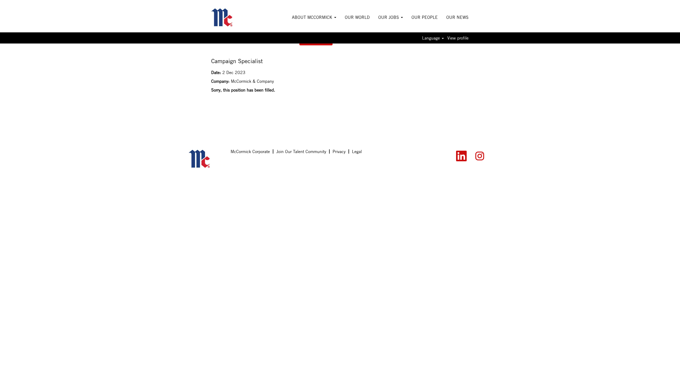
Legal (357, 151)
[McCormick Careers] (229, 17)
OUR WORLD (357, 17)
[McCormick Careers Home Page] (207, 158)
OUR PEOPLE (424, 17)
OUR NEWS (457, 17)
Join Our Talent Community (301, 151)
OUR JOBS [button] (389, 17)
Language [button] (431, 38)
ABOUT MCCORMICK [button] (313, 17)
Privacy (339, 151)
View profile (458, 38)
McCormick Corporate (250, 151)
